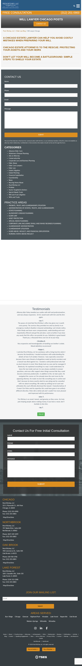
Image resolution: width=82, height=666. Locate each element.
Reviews (59, 634)
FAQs (44, 634)
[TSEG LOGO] (41, 658)
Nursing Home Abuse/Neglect (21, 234)
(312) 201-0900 (69, 12)
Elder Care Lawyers (15, 166)
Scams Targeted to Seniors (18, 190)
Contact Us (41, 24)
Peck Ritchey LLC (14, 185)
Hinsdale (45, 617)
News (10, 180)
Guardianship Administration (21, 226)
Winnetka (52, 621)
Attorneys (27, 634)
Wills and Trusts (14, 197)
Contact (59, 636)
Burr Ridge (9, 617)
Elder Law (12, 168)
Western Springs (32, 621)
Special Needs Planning (18, 221)
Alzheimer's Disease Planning (21, 213)
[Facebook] (46, 629)
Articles (75, 634)
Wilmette (43, 621)
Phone (7, 90)
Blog (5, 636)
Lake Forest (54, 617)
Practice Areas (19, 634)
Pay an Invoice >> (33, 649)
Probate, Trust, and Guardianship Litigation (27, 205)
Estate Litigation (14, 170)
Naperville (63, 617)
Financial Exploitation (16, 175)
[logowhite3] (10, 5)
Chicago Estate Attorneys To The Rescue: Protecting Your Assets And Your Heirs (39, 48)
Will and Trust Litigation (17, 195)
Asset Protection (16, 218)
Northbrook (37, 641)
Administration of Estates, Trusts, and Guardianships (31, 208)
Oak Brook (73, 617)
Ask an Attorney (14, 156)
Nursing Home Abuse (16, 183)
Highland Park (35, 617)
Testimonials (51, 634)
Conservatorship (14, 158)
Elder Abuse (13, 163)
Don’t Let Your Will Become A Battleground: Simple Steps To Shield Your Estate (37, 58)
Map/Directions (8, 517)
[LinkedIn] (41, 629)
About (10, 634)
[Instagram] (35, 629)
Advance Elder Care (15, 151)
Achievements (37, 634)
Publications (67, 634)
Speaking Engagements (22, 636)
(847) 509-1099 (13, 534)
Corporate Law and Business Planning (22, 161)
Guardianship (13, 178)
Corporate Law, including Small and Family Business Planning (35, 224)
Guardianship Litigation (19, 229)
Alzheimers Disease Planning (19, 153)
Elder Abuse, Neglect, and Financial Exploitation (29, 231)
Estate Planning (14, 173)
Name (7, 81)
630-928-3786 (12, 557)
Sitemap (66, 636)
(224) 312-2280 (13, 579)
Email (7, 100)
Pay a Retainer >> (49, 649)
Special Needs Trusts (16, 192)
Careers (11, 636)
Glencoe (25, 617)
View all (41, 414)
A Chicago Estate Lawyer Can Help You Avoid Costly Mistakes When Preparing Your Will (38, 39)
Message (8, 109)
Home (5, 634)
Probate (11, 187)
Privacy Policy (51, 636)
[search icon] (74, 6)
